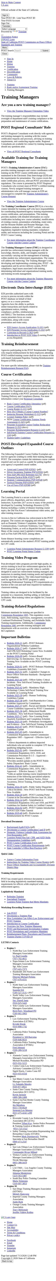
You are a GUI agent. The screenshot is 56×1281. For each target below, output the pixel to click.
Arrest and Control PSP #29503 (21, 469)
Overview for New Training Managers (24, 926)
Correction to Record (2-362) (20, 332)
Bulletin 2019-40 (14, 813)
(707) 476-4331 (20, 979)
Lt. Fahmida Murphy (22, 1084)
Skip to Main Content (11, 2)
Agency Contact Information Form (22, 859)
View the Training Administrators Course (25, 201)
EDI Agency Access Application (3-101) (25, 327)
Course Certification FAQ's (19, 406)
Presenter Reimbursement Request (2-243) (26, 430)
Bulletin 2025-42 (14, 687)
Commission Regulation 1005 (14, 615)
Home (9, 61)
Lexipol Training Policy (17, 417)
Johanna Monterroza (22, 1173)
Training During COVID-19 (20, 936)
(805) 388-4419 (20, 1162)
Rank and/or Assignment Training (22, 87)
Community (12, 74)
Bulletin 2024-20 (14, 795)
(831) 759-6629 (20, 1107)
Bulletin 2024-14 (14, 800)
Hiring (10, 64)
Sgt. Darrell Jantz (20, 1000)
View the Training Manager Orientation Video (28, 111)
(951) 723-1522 (20, 1128)
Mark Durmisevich (30, 1136)
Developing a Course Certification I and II (26, 829)
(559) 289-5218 (20, 1050)
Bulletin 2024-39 (14, 787)
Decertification (13, 72)
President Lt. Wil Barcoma (25, 1037)
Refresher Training (15, 896)
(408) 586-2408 (20, 1097)
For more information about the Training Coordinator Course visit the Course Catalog (31, 241)
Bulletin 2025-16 (14, 721)
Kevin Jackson (19, 1094)
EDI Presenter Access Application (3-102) (26, 330)
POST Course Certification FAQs (22, 843)
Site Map (11, 1227)
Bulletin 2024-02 (14, 808)
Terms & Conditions (16, 1232)
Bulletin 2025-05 (14, 732)
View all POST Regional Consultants (24, 151)
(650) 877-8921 (20, 1087)
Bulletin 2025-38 (14, 700)
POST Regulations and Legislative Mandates (27, 931)
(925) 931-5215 (20, 1063)
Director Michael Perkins (24, 977)
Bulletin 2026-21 (14, 643)
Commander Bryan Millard (25, 1152)
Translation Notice (9, 37)
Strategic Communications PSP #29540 (25, 480)
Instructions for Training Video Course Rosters (28, 862)
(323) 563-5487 (20, 1175)
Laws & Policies (14, 77)
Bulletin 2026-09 (14, 656)
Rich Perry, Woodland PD (24, 1011)
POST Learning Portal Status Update (23, 551)
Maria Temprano (20, 1181)
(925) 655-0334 (20, 1073)
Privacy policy (13, 1235)
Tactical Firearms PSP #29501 (20, 482)
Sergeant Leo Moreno (22, 1110)
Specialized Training (16, 899)
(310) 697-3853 (20, 1183)
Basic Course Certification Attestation (24, 404)
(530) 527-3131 (20, 992)
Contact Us (12, 1225)
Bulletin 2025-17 (14, 716)
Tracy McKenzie (20, 1209)
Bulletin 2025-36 (14, 711)
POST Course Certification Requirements (26, 845)
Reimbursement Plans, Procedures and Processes (29, 934)
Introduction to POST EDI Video (22, 335)
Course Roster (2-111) (17, 409)
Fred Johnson (19, 1047)
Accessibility (13, 1230)
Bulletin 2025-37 (14, 706)
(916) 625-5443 (20, 1003)
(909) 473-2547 (20, 1141)
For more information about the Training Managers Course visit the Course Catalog (30, 280)
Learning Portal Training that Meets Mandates (27, 902)
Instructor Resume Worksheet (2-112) (24, 414)
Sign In (10, 59)
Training (11, 66)
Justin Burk (18, 1202)
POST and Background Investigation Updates (28, 929)
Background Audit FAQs (18, 827)
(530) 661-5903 (20, 1013)
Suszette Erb (18, 990)
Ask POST (12, 913)
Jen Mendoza (19, 1105)
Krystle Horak (19, 1024)
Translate (6, 26)
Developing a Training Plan (19, 916)
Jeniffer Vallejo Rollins (23, 1212)
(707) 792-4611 (20, 958)
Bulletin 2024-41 (14, 766)
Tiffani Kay (27, 1123)
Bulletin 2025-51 (14, 672)
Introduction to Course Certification (23, 923)
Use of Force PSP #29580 (18, 485)
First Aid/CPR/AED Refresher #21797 (24, 474)
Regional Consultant (33, 399)
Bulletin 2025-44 (14, 680)
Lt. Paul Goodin (20, 956)
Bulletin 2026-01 (14, 666)
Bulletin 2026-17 (14, 648)
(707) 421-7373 (20, 969)
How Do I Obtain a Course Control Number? (27, 411)
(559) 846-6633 (20, 1039)
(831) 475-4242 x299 (22, 1113)
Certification (12, 69)
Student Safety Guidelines (18, 438)
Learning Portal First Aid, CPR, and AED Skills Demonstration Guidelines (28, 838)
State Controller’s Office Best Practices (24, 848)
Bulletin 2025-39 (14, 695)
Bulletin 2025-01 (14, 750)
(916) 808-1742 (20, 1026)
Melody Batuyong (21, 1194)
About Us (11, 79)
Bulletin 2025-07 (14, 727)
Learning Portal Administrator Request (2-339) (28, 549)
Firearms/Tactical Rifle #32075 (21, 477)
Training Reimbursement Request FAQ (26, 366)
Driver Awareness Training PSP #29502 (25, 472)
